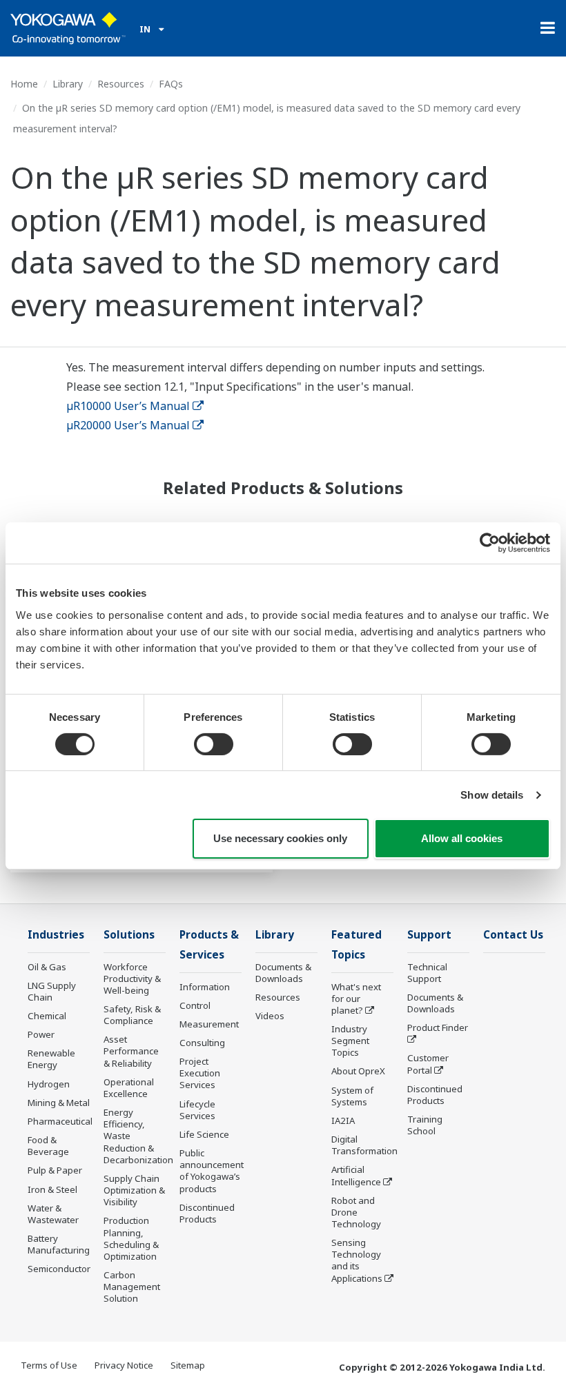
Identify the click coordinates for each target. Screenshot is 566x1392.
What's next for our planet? (356, 998)
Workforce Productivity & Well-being (132, 978)
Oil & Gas (47, 967)
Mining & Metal (59, 1102)
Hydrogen (49, 1084)
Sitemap (187, 1365)
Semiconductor (59, 1268)
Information (204, 987)
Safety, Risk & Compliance (132, 1015)
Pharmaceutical (60, 1121)
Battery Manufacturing (59, 1244)
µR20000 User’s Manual (128, 425)
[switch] (213, 744)
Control (195, 1005)
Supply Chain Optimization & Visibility (134, 1190)
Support (429, 935)
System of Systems (352, 1096)
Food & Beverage (48, 1146)
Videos (269, 1016)
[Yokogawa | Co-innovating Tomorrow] (68, 28)
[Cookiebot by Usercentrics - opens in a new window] (489, 543)
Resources (120, 83)
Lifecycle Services (197, 1110)
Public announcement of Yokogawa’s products (211, 1170)
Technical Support (427, 973)
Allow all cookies (461, 838)
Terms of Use (49, 1365)
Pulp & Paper (55, 1170)
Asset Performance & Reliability (131, 1051)
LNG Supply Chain (52, 991)
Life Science (204, 1134)
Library (67, 83)
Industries (56, 935)
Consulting (202, 1042)
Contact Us (513, 935)
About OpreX (358, 1071)
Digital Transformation (364, 1145)
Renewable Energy (51, 1059)
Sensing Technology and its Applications (356, 1260)
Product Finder (437, 1027)
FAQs (171, 83)
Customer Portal (428, 1064)
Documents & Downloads (283, 973)
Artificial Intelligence (356, 1175)
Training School (424, 1125)
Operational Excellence (129, 1088)
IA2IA (343, 1120)
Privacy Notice (124, 1365)
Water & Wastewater (53, 1214)
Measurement (209, 1024)
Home (24, 83)
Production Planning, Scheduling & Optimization (131, 1238)
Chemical (47, 1016)
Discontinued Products (207, 1213)
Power (41, 1034)
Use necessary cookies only (280, 838)
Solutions (129, 935)
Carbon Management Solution (132, 1286)
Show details (491, 795)
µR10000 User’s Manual (128, 405)
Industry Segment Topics (350, 1040)
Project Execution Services (199, 1073)
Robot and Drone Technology (356, 1212)
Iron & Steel (52, 1189)
